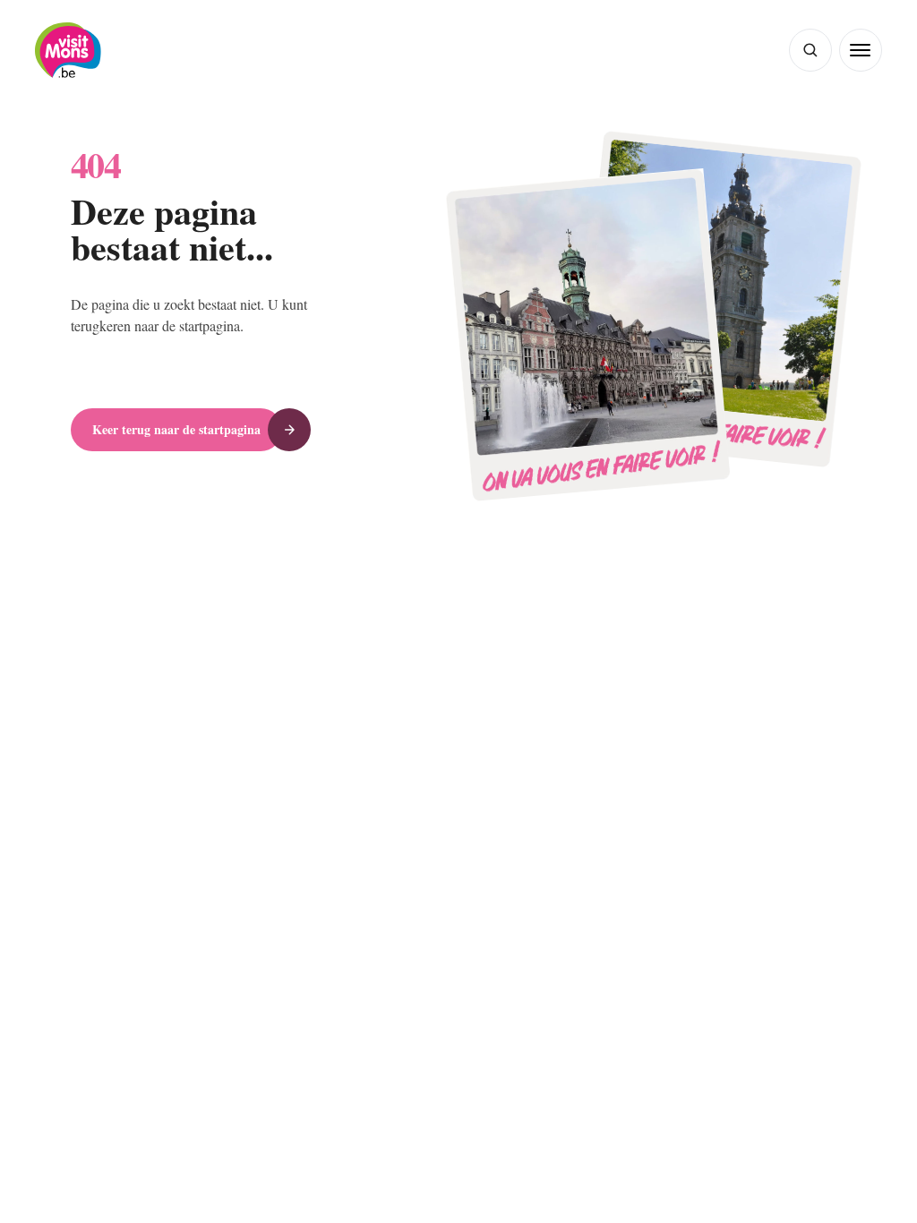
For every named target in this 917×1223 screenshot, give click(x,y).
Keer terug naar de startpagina (184, 429)
